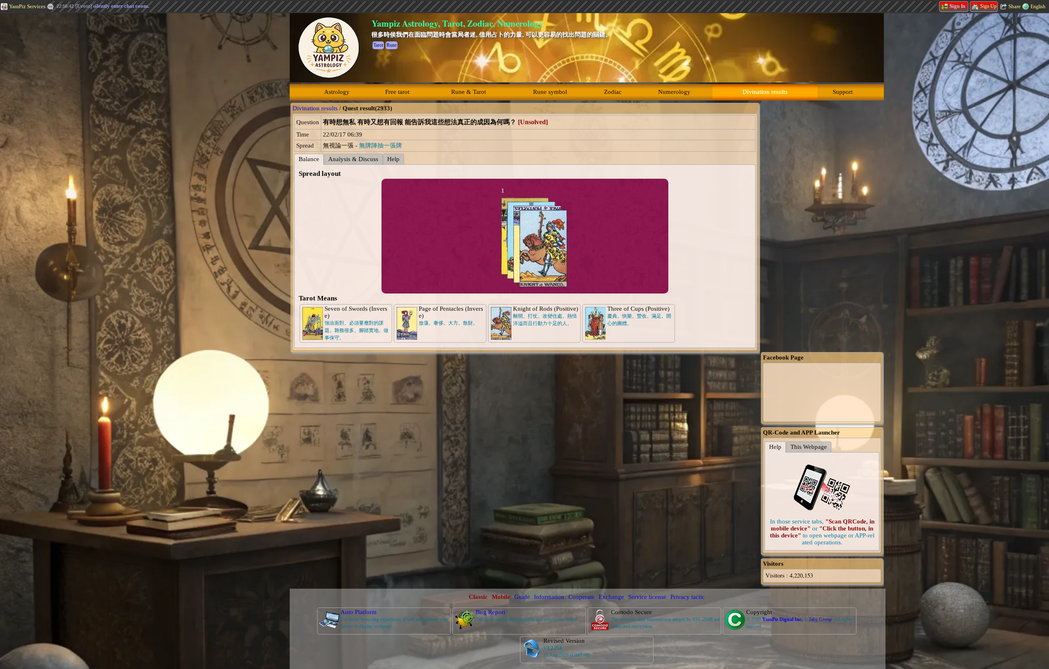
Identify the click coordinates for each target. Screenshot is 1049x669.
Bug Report (490, 612)
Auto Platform (359, 612)
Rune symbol (550, 92)
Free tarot (397, 92)
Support (843, 92)
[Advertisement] (61, 137)
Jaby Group (820, 619)
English (1038, 6)
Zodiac (613, 92)
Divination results (765, 92)
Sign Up (988, 6)
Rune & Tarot (468, 92)
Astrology (337, 92)
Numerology (674, 92)
